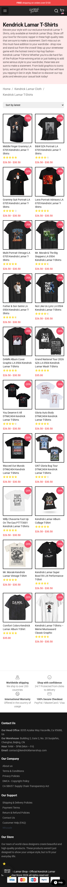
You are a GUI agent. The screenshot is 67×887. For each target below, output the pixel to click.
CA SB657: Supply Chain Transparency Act (26, 786)
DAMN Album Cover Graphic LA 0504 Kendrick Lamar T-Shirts (17, 363)
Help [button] (60, 882)
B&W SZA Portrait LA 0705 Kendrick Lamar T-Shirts (48, 150)
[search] (56, 11)
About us (8, 766)
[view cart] (62, 11)
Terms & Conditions (13, 771)
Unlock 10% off (7, 871)
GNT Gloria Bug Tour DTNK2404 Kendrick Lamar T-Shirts (46, 469)
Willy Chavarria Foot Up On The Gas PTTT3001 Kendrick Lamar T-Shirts (16, 523)
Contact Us (9, 817)
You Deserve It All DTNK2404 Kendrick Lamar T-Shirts (14, 416)
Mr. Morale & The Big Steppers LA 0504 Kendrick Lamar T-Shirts (48, 256)
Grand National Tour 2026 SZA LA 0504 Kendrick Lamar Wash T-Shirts (49, 363)
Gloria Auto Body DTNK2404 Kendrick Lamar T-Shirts (46, 416)
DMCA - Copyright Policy (16, 781)
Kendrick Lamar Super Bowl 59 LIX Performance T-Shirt (49, 576)
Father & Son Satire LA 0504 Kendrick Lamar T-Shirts (16, 310)
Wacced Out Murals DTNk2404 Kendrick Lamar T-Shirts (14, 469)
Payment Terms (11, 807)
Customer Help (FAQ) (14, 822)
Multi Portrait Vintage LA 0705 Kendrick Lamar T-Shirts (16, 256)
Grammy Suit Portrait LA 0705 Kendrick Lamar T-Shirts (16, 203)
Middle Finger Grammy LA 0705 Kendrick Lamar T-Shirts (17, 150)
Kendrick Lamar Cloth (28, 89)
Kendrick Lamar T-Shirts (18, 94)
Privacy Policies (11, 776)
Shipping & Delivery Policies (17, 802)
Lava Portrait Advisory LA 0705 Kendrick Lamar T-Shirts (49, 203)
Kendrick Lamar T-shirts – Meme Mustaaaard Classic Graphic (49, 629)
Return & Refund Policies (16, 812)
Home (6, 89)
